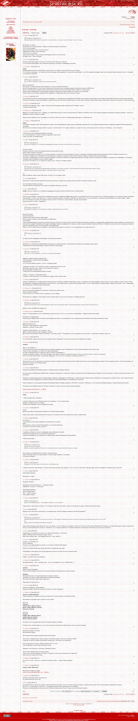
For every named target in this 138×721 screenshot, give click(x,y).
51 (128, 33)
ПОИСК (11, 29)
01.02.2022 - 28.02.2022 (29, 29)
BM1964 (27, 194)
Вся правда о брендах (78, 710)
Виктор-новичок (28, 311)
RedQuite (27, 592)
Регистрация (127, 24)
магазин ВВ (70, 6)
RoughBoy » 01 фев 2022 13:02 (34, 79)
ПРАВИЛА (10, 28)
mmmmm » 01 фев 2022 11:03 (33, 207)
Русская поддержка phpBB (78, 705)
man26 (26, 585)
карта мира (58, 6)
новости (4, 6)
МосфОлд (27, 300)
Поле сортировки (76, 691)
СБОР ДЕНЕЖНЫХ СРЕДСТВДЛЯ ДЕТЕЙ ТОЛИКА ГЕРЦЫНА (10, 38)
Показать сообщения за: (56, 691)
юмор (121, 6)
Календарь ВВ (132, 27)
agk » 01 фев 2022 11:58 (32, 142)
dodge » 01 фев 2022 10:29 (33, 251)
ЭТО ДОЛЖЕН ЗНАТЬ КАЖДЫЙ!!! (10, 22)
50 (126, 33)
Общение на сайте (28, 22)
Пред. (24, 691)
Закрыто (23, 32)
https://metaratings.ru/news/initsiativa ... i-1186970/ (34, 389)
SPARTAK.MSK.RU (51, 719)
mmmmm (27, 248)
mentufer (27, 164)
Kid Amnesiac (28, 110)
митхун (26, 96)
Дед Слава (27, 103)
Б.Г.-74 (26, 59)
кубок (28, 6)
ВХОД (11, 27)
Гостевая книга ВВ (37, 22)
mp (25, 178)
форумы (93, 6)
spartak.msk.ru (87, 719)
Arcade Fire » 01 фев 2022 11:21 (34, 166)
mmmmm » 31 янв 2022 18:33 (33, 517)
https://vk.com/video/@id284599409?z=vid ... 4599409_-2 (36, 672)
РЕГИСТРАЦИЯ (10, 31)
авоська (26, 430)
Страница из (117, 33)
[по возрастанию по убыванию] (99, 691)
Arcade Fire (27, 241)
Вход (133, 24)
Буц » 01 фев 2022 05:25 (32, 500)
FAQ (122, 24)
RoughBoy (27, 66)
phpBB (75, 703)
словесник (27, 479)
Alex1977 (27, 230)
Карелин (27, 131)
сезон (11, 6)
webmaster (132, 715)
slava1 (26, 539)
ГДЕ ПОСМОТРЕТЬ (10, 24)
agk (26, 188)
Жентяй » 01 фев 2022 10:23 (33, 302)
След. (133, 691)
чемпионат (19, 6)
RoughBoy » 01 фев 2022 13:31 (34, 38)
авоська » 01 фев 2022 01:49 (33, 444)
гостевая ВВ (83, 6)
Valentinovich (28, 288)
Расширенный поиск (130, 18)
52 (130, 33)
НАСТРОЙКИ (11, 30)
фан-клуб (113, 6)
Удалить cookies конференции (113, 701)
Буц (26, 509)
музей (127, 6)
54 (134, 33)
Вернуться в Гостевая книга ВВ (30, 697)
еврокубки (37, 6)
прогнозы (103, 6)
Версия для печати (133, 21)
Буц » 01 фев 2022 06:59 (32, 462)
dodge (26, 35)
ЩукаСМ (27, 554)
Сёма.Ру (132, 716)
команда (47, 6)
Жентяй (26, 279)
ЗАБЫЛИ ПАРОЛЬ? (10, 33)
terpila (26, 471)
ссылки (134, 6)
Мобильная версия (131, 21)
